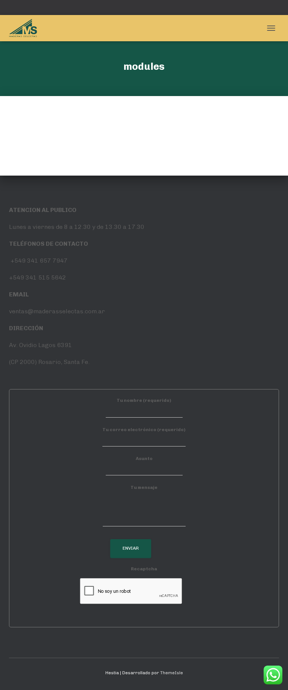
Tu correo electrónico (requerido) (144, 429)
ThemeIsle (171, 672)
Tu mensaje (144, 487)
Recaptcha (144, 568)
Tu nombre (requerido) (144, 400)
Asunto (144, 458)
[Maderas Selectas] (26, 28)
